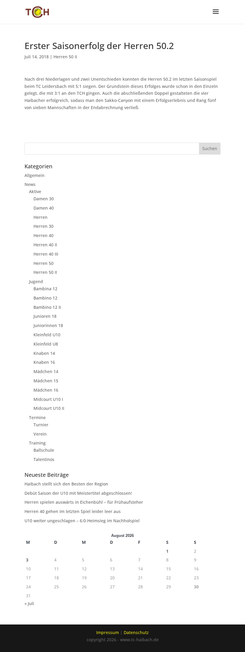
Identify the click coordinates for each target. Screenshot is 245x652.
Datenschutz (136, 632)
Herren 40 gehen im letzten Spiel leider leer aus (72, 511)
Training (37, 443)
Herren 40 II (45, 245)
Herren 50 (43, 263)
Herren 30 (43, 226)
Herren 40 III (45, 254)
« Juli (29, 603)
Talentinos (43, 459)
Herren (40, 217)
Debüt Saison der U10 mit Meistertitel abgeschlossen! (78, 493)
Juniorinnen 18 (48, 325)
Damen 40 (43, 208)
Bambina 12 (45, 288)
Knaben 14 (44, 353)
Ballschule (43, 450)
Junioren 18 (44, 316)
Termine (37, 417)
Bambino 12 (45, 298)
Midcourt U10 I (48, 399)
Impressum (107, 632)
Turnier (40, 424)
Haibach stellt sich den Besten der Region (66, 484)
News (30, 184)
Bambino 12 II (47, 307)
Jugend (36, 281)
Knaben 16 (44, 362)
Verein (40, 434)
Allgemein (34, 175)
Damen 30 (43, 198)
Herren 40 (43, 235)
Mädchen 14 (45, 371)
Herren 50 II (65, 56)
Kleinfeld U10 (46, 335)
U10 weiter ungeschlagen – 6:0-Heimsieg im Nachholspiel (82, 520)
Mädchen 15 (45, 381)
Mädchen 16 (45, 390)
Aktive (35, 191)
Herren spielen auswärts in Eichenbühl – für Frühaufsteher (83, 502)
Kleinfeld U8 (45, 344)
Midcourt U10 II (48, 408)
